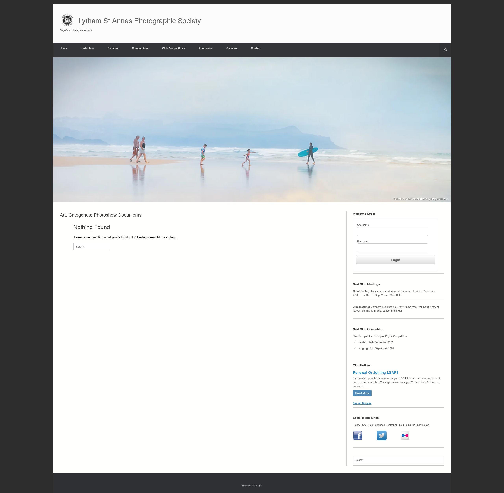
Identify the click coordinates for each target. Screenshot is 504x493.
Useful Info (87, 48)
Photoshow (206, 48)
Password (362, 241)
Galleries (231, 48)
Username (363, 224)
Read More (362, 393)
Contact (255, 48)
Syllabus (113, 48)
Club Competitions (173, 48)
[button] (445, 50)
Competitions (140, 48)
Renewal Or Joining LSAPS (376, 372)
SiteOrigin (257, 485)
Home (63, 48)
